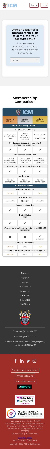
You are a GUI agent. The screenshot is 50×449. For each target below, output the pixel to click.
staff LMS (25, 304)
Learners (25, 282)
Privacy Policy (17, 434)
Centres (25, 277)
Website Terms (32, 434)
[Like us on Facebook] (15, 361)
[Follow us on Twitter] (28, 361)
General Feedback (25, 381)
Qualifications (25, 286)
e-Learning (25, 300)
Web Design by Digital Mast (25, 440)
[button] (25, 60)
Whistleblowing (25, 376)
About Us (25, 273)
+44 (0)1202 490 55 (27, 331)
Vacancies (25, 295)
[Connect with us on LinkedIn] (22, 361)
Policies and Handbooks (25, 370)
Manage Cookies (25, 438)
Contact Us (25, 291)
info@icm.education (27, 336)
